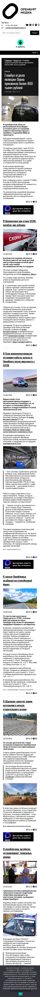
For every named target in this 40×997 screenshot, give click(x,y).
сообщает (9, 777)
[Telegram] (31, 202)
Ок (20, 994)
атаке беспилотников (15, 330)
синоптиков (20, 616)
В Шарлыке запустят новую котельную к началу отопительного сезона (18, 705)
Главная (8, 60)
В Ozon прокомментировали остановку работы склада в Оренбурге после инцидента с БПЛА (19, 359)
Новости (17, 60)
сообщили (27, 897)
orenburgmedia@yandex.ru (15, 28)
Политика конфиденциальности (20, 991)
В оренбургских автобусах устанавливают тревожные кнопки (17, 853)
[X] (34, 202)
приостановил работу (22, 342)
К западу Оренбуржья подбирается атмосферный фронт (18, 580)
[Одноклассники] (29, 202)
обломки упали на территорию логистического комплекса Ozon (18, 431)
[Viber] (36, 202)
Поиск (34, 33)
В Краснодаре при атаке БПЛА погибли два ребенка (19, 223)
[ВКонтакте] (27, 202)
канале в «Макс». (29, 274)
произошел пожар (16, 336)
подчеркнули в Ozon (12, 443)
